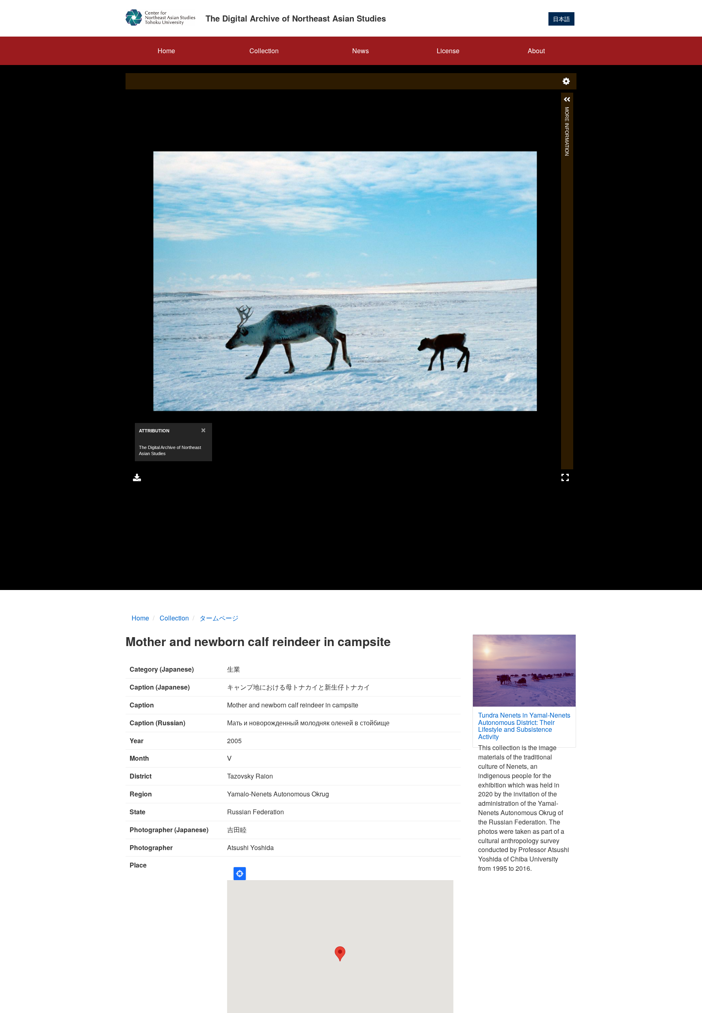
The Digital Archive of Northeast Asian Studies (296, 18)
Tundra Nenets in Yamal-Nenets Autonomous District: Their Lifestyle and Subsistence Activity (524, 725)
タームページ (218, 618)
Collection (264, 50)
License (448, 50)
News (360, 50)
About (536, 50)
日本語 (561, 19)
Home (166, 50)
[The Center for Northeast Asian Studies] (164, 17)
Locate (240, 873)
